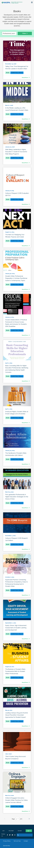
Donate (20, 830)
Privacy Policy (6, 841)
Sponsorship (6, 845)
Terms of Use (17, 841)
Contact (26, 841)
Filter (24, 33)
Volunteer (11, 830)
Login (28, 830)
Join (3, 830)
